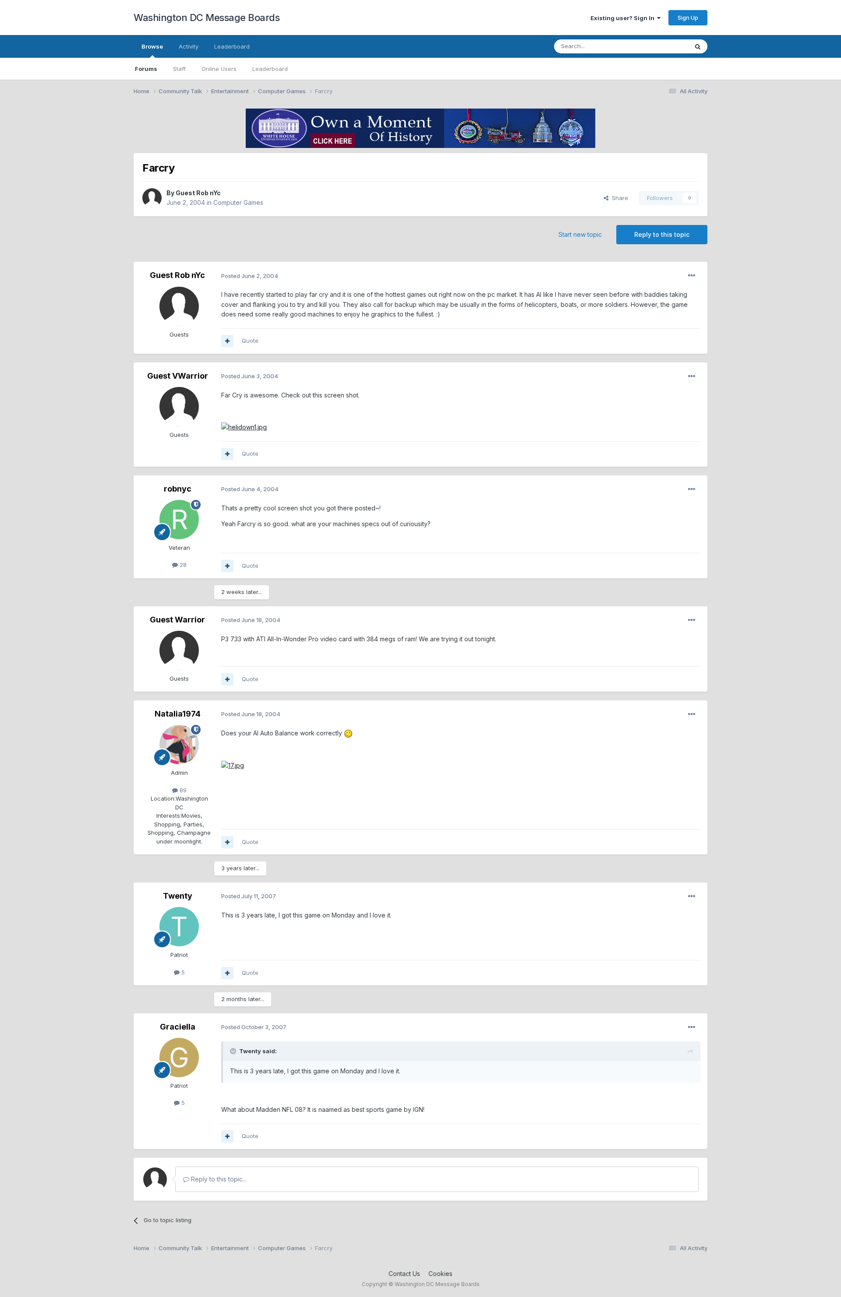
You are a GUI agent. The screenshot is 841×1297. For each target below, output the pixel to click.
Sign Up (688, 17)
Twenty (177, 895)
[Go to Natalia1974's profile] (179, 744)
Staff (179, 68)
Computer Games (238, 202)
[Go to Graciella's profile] (179, 1057)
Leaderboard (270, 68)
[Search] (697, 46)
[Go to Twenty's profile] (179, 926)
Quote (250, 340)
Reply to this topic (661, 234)
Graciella (177, 1026)
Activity (188, 46)
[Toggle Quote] (234, 1050)
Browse (152, 46)
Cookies (440, 1273)
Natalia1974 (178, 713)
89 (182, 790)
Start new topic (580, 234)
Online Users (219, 68)
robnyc (177, 488)
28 (182, 564)
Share (618, 197)
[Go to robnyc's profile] (179, 519)
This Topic (662, 46)
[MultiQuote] (227, 341)
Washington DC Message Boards (206, 17)
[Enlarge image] (244, 426)
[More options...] (691, 276)
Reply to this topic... (218, 1179)
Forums (146, 68)
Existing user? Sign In (623, 17)
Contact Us (404, 1273)
